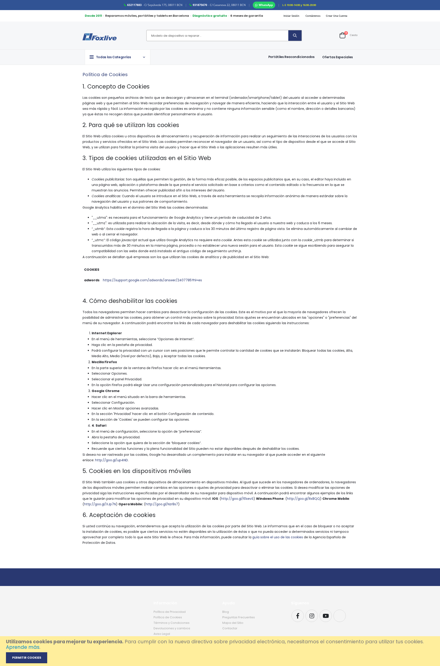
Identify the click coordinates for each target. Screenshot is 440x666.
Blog (225, 612)
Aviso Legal (162, 634)
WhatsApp (266, 5)
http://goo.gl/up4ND (111, 460)
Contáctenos (312, 15)
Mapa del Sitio (232, 623)
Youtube (325, 616)
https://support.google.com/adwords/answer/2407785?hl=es (152, 280)
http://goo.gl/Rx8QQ (303, 498)
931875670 (200, 5)
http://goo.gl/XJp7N (100, 504)
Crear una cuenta (336, 15)
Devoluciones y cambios (172, 628)
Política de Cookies (168, 617)
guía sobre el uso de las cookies (277, 537)
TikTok (339, 616)
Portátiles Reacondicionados (291, 57)
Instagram (311, 616)
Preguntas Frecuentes (238, 617)
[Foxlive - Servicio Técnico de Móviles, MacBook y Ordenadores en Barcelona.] (99, 36)
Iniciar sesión (291, 15)
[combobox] (217, 35)
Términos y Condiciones (172, 623)
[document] (220, 651)
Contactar (229, 628)
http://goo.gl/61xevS (237, 498)
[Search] (295, 35)
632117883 (134, 5)
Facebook (298, 616)
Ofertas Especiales (337, 57)
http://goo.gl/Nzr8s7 (162, 504)
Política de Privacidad (170, 612)
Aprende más (22, 647)
